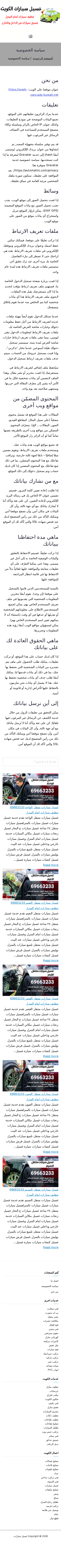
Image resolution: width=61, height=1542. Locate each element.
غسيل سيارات (51, 1485)
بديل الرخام (52, 1444)
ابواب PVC (53, 1369)
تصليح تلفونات (51, 1469)
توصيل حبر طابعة (50, 1510)
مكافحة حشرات (50, 1320)
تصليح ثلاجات (52, 1465)
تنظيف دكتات (52, 1415)
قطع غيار (54, 1518)
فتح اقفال (53, 1324)
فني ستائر (53, 1435)
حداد (56, 1473)
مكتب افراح (52, 1395)
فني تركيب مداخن (49, 1477)
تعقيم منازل (52, 1407)
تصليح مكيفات (51, 1489)
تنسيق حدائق (52, 1440)
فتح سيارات (52, 1349)
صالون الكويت (51, 1399)
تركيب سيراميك (50, 1353)
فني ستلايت (52, 1308)
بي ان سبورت (51, 1312)
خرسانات (54, 1391)
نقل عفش (53, 1345)
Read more (50, 864)
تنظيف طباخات (51, 1419)
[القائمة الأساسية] (30, 36)
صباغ (56, 1497)
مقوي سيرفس (51, 1333)
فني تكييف (53, 1403)
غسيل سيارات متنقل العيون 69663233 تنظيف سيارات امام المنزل (34, 1096)
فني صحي (53, 1329)
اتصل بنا (54, 1280)
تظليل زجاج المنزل (49, 1501)
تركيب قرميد (52, 1506)
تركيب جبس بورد (50, 1431)
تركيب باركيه (52, 1357)
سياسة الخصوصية (49, 1286)
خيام (56, 1514)
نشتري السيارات (50, 1411)
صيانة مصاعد (52, 1365)
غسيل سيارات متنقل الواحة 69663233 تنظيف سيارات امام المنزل (34, 810)
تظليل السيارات (51, 1427)
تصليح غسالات (51, 1461)
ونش (56, 1493)
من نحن (54, 1291)
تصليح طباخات (51, 1423)
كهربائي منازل (51, 1337)
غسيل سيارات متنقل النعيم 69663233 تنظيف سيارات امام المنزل (34, 905)
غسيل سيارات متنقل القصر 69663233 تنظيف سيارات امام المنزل (34, 1001)
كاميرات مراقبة (51, 1341)
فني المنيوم (52, 1481)
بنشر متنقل (53, 1316)
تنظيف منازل (52, 1386)
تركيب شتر (53, 1361)
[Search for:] (30, 762)
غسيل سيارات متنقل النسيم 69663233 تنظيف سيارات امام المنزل (34, 1192)
